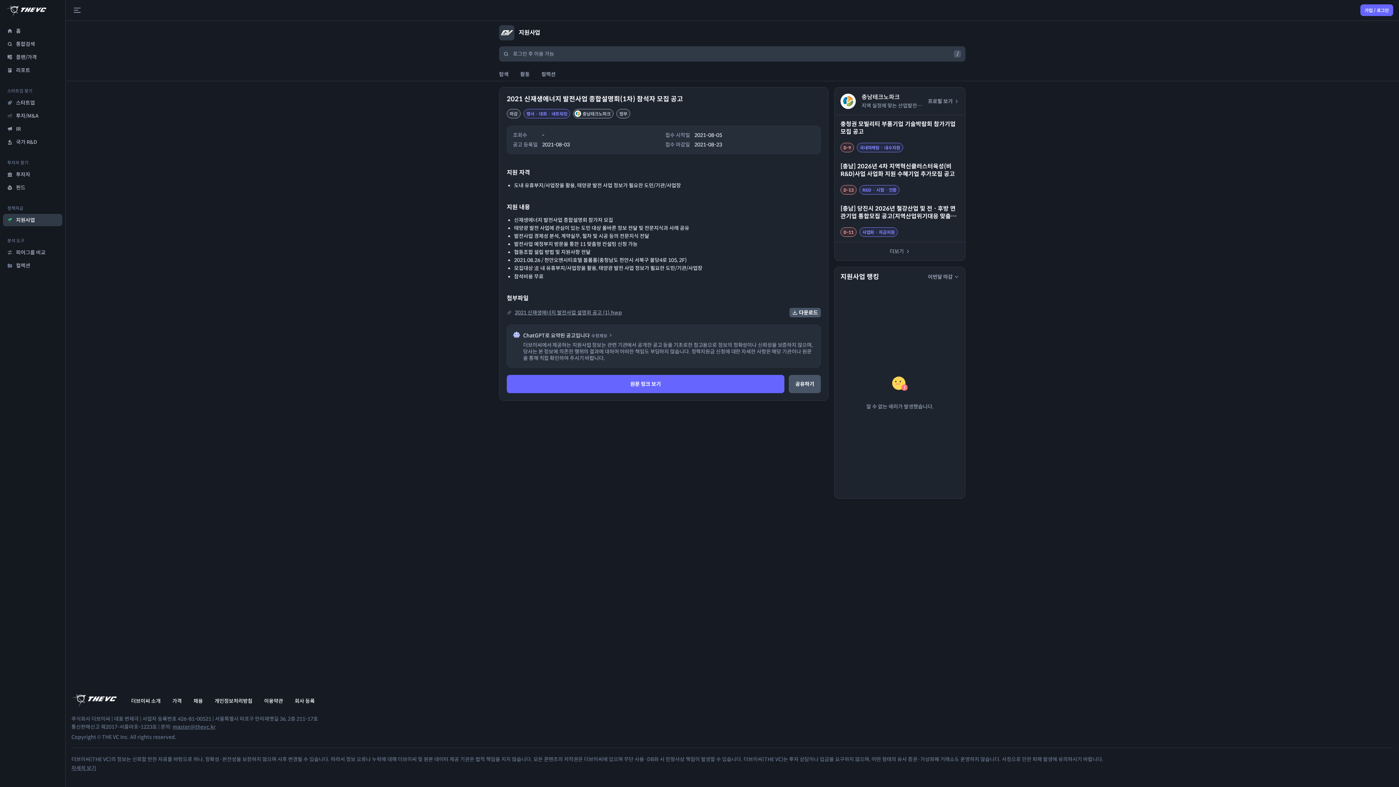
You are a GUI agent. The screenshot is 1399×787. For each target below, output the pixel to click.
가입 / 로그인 (1377, 10)
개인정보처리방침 (233, 701)
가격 (177, 701)
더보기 (897, 251)
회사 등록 (305, 701)
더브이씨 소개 (146, 701)
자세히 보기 (83, 768)
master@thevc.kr (194, 727)
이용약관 (273, 701)
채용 (198, 701)
